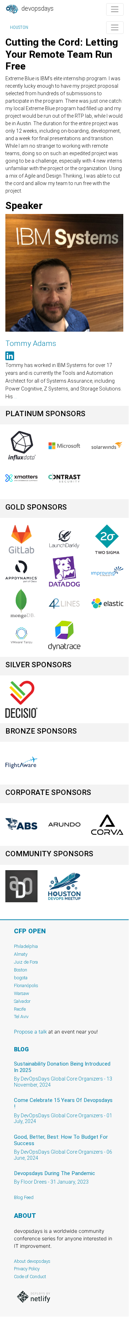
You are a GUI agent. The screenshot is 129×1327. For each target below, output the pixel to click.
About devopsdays (32, 1261)
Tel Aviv (21, 1016)
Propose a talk (30, 1032)
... (15, 396)
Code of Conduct (30, 1276)
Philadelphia (26, 946)
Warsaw (21, 993)
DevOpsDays (37, 8)
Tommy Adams (30, 343)
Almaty (21, 954)
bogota (21, 977)
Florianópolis (26, 985)
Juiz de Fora (26, 962)
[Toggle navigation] (115, 9)
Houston (19, 27)
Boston (20, 970)
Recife (20, 1009)
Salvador (22, 1001)
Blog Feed (24, 1197)
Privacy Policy (27, 1268)
